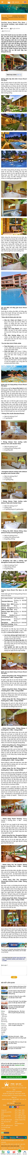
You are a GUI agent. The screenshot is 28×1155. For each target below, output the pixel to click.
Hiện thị (19, 74)
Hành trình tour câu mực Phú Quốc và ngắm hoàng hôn (16, 1024)
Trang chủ (4, 16)
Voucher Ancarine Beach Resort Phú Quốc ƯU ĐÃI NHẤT (16, 1047)
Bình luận (4, 965)
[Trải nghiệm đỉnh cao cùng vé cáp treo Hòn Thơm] (4, 1043)
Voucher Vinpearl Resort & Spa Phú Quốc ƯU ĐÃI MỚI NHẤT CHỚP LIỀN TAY (16, 1007)
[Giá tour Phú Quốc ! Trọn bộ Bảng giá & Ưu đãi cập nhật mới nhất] (4, 1002)
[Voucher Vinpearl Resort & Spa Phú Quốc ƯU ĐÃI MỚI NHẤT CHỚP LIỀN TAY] (4, 1007)
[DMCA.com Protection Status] (5, 1133)
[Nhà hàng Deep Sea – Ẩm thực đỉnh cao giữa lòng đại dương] (4, 1016)
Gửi (14, 977)
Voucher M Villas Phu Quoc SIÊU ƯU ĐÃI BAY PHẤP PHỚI (17, 997)
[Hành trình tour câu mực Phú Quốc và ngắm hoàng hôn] (4, 1029)
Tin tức (10, 16)
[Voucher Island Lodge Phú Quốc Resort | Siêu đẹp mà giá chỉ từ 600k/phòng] (4, 992)
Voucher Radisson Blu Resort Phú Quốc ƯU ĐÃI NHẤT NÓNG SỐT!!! (17, 987)
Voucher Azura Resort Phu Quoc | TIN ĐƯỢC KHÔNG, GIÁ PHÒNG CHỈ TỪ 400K (13, 949)
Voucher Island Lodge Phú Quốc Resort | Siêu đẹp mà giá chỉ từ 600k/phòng (17, 992)
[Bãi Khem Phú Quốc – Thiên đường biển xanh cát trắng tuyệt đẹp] (4, 1038)
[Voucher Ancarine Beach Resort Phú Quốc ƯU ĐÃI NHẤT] (4, 1048)
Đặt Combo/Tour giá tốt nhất (14, 1077)
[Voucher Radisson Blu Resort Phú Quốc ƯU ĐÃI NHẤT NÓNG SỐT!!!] (4, 987)
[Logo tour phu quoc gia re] (14, 2)
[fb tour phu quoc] (10, 1107)
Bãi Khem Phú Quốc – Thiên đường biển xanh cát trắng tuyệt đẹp (17, 1038)
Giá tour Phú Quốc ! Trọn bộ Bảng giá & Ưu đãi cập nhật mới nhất (17, 1002)
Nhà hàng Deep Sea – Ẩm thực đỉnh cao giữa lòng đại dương (16, 1011)
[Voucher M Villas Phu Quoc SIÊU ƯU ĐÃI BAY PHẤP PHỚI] (4, 998)
